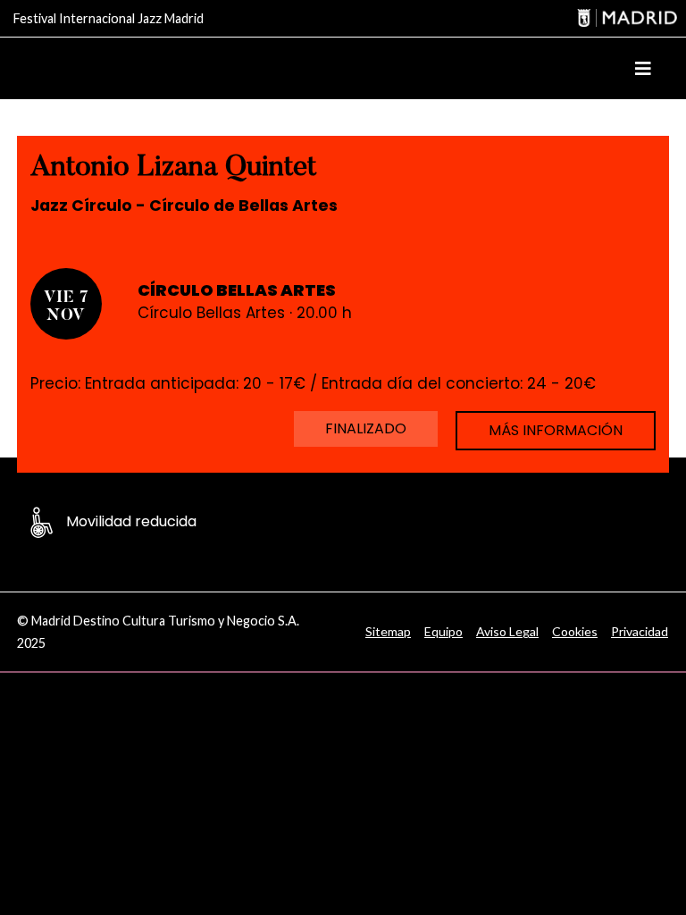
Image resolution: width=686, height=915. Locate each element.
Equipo (443, 631)
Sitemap (388, 631)
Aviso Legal (507, 631)
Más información (556, 430)
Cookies (575, 631)
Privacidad (639, 631)
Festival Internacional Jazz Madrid (108, 18)
